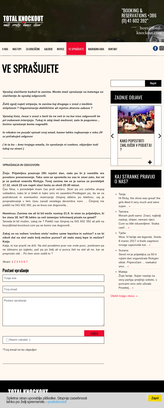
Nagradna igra (96, 49)
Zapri (154, 398)
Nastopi (17, 49)
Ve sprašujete (76, 49)
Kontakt (112, 49)
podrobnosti (57, 402)
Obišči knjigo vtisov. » (124, 295)
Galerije (48, 49)
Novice (60, 49)
